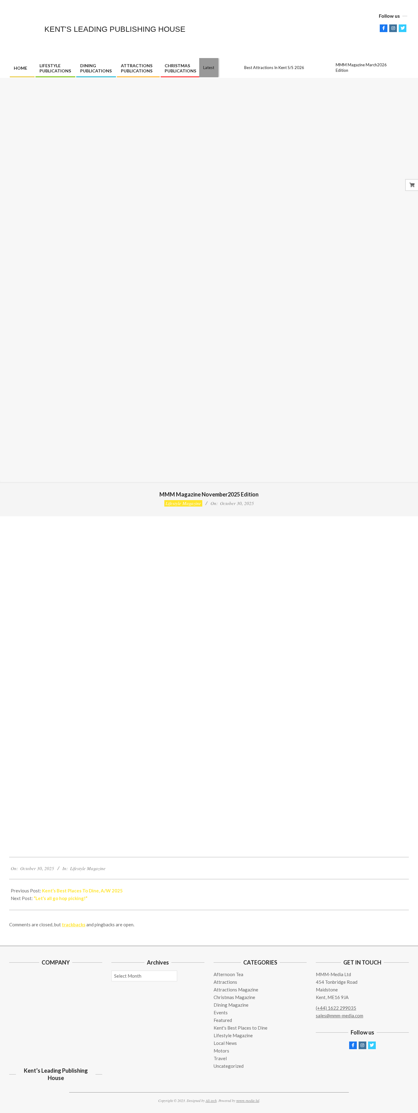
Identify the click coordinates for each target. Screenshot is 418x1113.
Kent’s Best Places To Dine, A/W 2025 (82, 890)
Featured (223, 1020)
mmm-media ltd (247, 1100)
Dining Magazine (231, 1005)
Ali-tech (211, 1100)
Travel (220, 1058)
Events (221, 1012)
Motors (221, 1050)
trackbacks (73, 924)
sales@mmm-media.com (339, 1015)
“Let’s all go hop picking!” (61, 898)
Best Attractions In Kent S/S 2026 (274, 67)
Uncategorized (229, 1066)
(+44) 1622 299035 (336, 1008)
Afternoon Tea (228, 974)
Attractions (225, 982)
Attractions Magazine (236, 989)
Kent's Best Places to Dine (240, 1028)
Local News (225, 1043)
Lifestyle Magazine (183, 503)
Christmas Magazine (234, 997)
